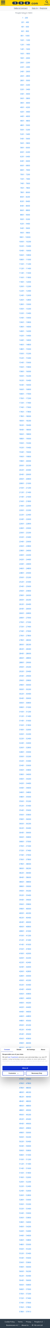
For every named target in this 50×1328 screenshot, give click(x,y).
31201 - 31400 (25, 716)
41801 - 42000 (25, 953)
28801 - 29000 (25, 662)
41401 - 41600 (25, 944)
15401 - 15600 (25, 362)
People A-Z (38, 1322)
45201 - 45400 (25, 1029)
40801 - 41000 (25, 931)
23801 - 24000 (25, 550)
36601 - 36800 (25, 837)
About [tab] (43, 1049)
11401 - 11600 (25, 273)
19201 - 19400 (25, 447)
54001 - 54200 (25, 1226)
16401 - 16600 (25, 385)
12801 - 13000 (25, 304)
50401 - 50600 (25, 1146)
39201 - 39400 (25, 895)
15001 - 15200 (25, 353)
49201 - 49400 (25, 1119)
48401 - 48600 (25, 1101)
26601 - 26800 (25, 613)
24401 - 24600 (25, 564)
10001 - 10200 (25, 241)
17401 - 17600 (25, 407)
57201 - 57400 (25, 1298)
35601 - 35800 (25, 814)
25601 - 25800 (25, 591)
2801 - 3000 (25, 80)
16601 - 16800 (25, 389)
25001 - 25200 (25, 577)
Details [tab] (19, 1049)
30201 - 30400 (25, 694)
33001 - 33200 (25, 756)
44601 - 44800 (25, 1016)
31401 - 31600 (25, 720)
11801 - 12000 (25, 282)
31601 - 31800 (25, 725)
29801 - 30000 (25, 685)
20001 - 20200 (25, 465)
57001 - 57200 (25, 1293)
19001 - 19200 (25, 443)
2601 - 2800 (25, 76)
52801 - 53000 (25, 1199)
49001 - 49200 (25, 1114)
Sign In (35, 8)
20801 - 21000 (25, 483)
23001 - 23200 (25, 532)
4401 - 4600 (25, 116)
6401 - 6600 (25, 161)
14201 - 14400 (25, 335)
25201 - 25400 (25, 582)
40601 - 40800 (25, 926)
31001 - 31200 (25, 711)
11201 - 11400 (25, 268)
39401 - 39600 (25, 899)
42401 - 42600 (25, 967)
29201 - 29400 (25, 671)
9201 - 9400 (25, 223)
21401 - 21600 (25, 497)
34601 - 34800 (25, 792)
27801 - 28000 (25, 640)
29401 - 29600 (25, 676)
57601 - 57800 (25, 1307)
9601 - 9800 (25, 232)
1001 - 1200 (25, 40)
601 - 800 (25, 31)
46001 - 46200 (25, 1047)
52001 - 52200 (25, 1182)
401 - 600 (25, 26)
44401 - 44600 (25, 1011)
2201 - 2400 (25, 67)
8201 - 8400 (25, 201)
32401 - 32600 (25, 743)
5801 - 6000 (25, 147)
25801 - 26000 (25, 595)
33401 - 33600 (25, 765)
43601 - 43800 (25, 993)
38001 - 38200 (25, 868)
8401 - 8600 (25, 206)
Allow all (25, 1068)
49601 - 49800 (25, 1128)
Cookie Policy (10, 1322)
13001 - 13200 (25, 309)
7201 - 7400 (25, 179)
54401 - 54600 (25, 1235)
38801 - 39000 (25, 886)
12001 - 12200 (25, 286)
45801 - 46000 (25, 1043)
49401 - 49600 (25, 1123)
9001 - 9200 (25, 219)
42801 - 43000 (25, 976)
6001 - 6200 (25, 152)
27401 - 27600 (25, 631)
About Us (25, 1325)
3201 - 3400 (25, 89)
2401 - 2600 (25, 71)
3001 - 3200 (25, 85)
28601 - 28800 (25, 658)
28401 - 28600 (25, 653)
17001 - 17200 (25, 398)
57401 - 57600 (25, 1302)
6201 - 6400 (25, 156)
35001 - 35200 (25, 801)
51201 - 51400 (25, 1164)
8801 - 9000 (25, 214)
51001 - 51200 (25, 1159)
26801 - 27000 (25, 617)
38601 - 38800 (25, 882)
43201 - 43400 (25, 985)
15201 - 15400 (25, 358)
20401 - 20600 (25, 474)
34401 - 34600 (25, 788)
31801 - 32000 (25, 729)
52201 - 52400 (25, 1186)
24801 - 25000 (25, 573)
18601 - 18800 (25, 434)
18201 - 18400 (25, 425)
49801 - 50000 (25, 1132)
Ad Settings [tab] (31, 1049)
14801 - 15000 (25, 349)
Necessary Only (37, 1073)
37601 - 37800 (25, 859)
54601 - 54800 (25, 1240)
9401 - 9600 (25, 228)
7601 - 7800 (25, 188)
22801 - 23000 (25, 528)
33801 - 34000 (25, 774)
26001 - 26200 (25, 600)
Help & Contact (21, 8)
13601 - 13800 (25, 322)
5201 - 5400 (25, 134)
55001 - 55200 (25, 1249)
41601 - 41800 (25, 949)
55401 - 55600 (25, 1258)
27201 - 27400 (25, 626)
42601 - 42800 (25, 971)
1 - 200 (25, 18)
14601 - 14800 (25, 344)
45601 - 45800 (25, 1038)
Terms (20, 1322)
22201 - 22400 (25, 514)
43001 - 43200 (25, 980)
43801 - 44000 (25, 998)
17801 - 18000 (25, 416)
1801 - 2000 (25, 58)
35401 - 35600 (25, 810)
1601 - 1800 (25, 53)
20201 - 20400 (25, 470)
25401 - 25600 (25, 586)
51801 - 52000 (25, 1177)
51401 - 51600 (25, 1168)
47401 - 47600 (25, 1079)
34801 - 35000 (25, 796)
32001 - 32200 (25, 734)
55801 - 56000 (25, 1267)
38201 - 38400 (25, 873)
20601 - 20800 (25, 479)
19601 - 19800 (25, 456)
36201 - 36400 (25, 828)
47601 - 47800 (25, 1083)
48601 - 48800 (25, 1105)
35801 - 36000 (25, 819)
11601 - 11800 (25, 277)
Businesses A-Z (12, 1325)
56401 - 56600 (25, 1280)
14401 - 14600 (25, 340)
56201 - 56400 (25, 1276)
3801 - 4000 (25, 103)
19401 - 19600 (25, 452)
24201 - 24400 (25, 559)
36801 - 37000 (25, 841)
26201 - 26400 (25, 604)
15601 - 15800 (25, 367)
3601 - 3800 (25, 98)
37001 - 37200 (25, 846)
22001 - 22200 (25, 510)
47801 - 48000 (25, 1087)
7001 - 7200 (25, 174)
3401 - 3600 (25, 94)
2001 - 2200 (25, 62)
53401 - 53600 (25, 1213)
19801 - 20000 (25, 461)
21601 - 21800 (25, 501)
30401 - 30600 (25, 698)
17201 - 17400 (25, 403)
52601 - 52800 (25, 1195)
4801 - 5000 (25, 125)
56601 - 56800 (25, 1284)
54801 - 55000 (25, 1244)
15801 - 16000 (25, 371)
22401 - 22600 (25, 519)
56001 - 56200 (25, 1271)
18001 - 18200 (25, 420)
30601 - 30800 (25, 702)
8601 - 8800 (25, 210)
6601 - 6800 (25, 165)
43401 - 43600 (25, 989)
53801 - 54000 (25, 1222)
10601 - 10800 (25, 255)
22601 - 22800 (25, 523)
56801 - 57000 (25, 1289)
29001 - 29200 (25, 667)
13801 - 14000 (25, 326)
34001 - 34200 (25, 779)
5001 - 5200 (25, 129)
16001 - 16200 (25, 376)
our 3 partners (13, 1057)
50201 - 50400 (25, 1141)
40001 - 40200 (25, 913)
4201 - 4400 (25, 112)
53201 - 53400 (25, 1208)
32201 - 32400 (25, 738)
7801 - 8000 (25, 192)
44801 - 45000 (25, 1020)
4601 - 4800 (25, 120)
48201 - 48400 (25, 1096)
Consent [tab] (7, 1049)
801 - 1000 (25, 35)
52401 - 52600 (25, 1190)
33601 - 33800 (25, 770)
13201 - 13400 (25, 313)
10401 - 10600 (25, 250)
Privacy (28, 1322)
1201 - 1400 (25, 44)
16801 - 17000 (25, 394)
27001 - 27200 (25, 622)
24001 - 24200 (25, 555)
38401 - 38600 (25, 877)
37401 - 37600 (25, 855)
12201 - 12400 (25, 291)
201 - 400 (25, 22)
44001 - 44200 (25, 1002)
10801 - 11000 (25, 259)
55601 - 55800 (25, 1262)
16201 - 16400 (25, 380)
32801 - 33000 (25, 752)
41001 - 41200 (25, 935)
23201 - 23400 (25, 537)
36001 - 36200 (25, 823)
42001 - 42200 (25, 958)
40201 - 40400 (25, 917)
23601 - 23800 (25, 546)
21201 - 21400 (25, 492)
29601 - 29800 (25, 680)
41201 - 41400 (25, 940)
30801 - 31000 (25, 707)
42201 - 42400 (25, 962)
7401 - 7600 (25, 183)
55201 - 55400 (25, 1253)
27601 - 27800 (25, 635)
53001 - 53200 (25, 1204)
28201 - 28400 (25, 649)
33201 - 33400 (25, 761)
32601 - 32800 (25, 747)
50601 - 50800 (25, 1150)
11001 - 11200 (25, 264)
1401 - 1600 (25, 49)
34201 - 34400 (25, 783)
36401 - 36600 (25, 832)
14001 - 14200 (25, 331)
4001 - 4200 (25, 107)
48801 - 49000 (25, 1110)
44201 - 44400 (25, 1007)
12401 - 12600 (25, 295)
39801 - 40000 (25, 908)
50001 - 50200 (25, 1137)
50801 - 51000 (25, 1155)
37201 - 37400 (25, 850)
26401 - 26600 (25, 608)
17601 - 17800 (25, 411)
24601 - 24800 (25, 568)
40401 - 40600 (25, 922)
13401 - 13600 (25, 317)
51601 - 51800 (25, 1173)
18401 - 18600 (25, 429)
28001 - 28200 (25, 644)
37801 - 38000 (25, 864)
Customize (12, 1073)
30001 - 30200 (25, 689)
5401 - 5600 (25, 138)
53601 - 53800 (25, 1217)
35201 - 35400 (25, 805)
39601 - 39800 (25, 904)
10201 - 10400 (25, 246)
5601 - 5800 (25, 143)
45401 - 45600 (25, 1034)
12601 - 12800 (25, 300)
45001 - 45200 (25, 1025)
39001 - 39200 (25, 891)
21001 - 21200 (25, 488)
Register (43, 8)
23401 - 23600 (25, 541)
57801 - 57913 (25, 1311)
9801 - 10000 (25, 237)
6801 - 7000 (25, 170)
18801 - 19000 (25, 438)
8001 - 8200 (25, 197)
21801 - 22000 (25, 505)
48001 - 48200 (25, 1092)
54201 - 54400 (25, 1231)
